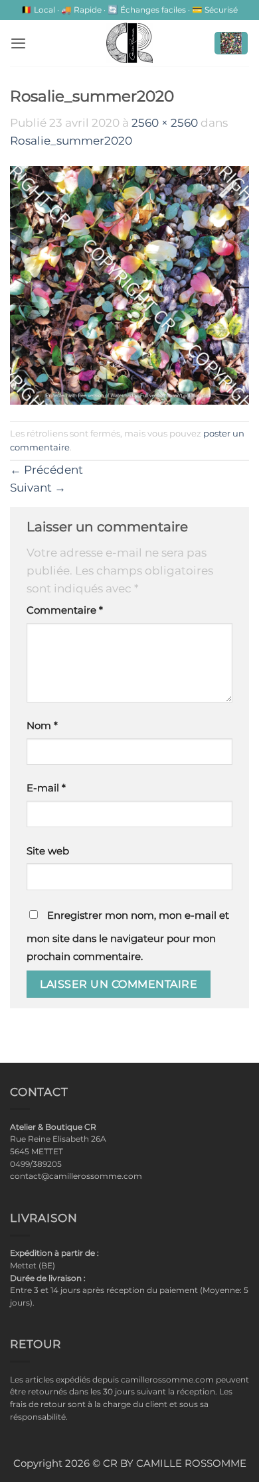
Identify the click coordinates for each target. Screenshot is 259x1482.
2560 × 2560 (164, 122)
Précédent (46, 469)
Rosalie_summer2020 (71, 140)
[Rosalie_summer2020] (129, 284)
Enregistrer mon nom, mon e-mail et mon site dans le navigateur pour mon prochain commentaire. (128, 936)
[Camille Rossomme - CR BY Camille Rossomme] (129, 43)
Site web (48, 851)
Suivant (38, 487)
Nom (42, 726)
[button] (18, 43)
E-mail (46, 788)
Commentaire (65, 610)
